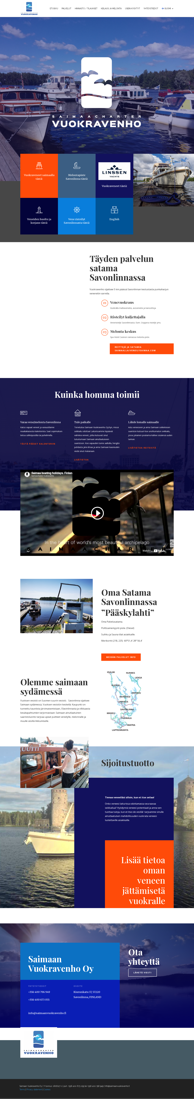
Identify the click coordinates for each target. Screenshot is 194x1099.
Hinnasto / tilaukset (86, 9)
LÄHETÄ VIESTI (142, 972)
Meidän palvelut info (121, 657)
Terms (22, 1089)
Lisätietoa (81, 459)
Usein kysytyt (132, 9)
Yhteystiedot (151, 9)
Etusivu (54, 9)
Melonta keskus (123, 331)
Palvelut (66, 9)
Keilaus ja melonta (111, 9)
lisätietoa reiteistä (142, 447)
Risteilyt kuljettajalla (127, 316)
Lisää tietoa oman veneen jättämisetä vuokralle (143, 880)
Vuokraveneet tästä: (114, 186)
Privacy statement (34, 1089)
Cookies (47, 1089)
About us (31, 731)
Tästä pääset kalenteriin (37, 443)
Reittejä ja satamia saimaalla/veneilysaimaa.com (135, 349)
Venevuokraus (122, 302)
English (114, 219)
